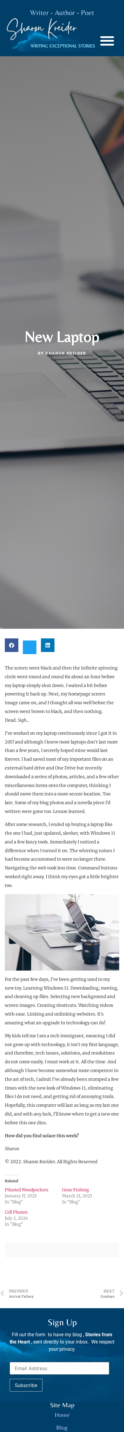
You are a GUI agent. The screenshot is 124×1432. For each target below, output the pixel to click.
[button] (107, 40)
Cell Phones (16, 1212)
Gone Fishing (75, 1190)
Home (62, 1414)
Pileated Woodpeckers (26, 1190)
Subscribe (26, 1385)
